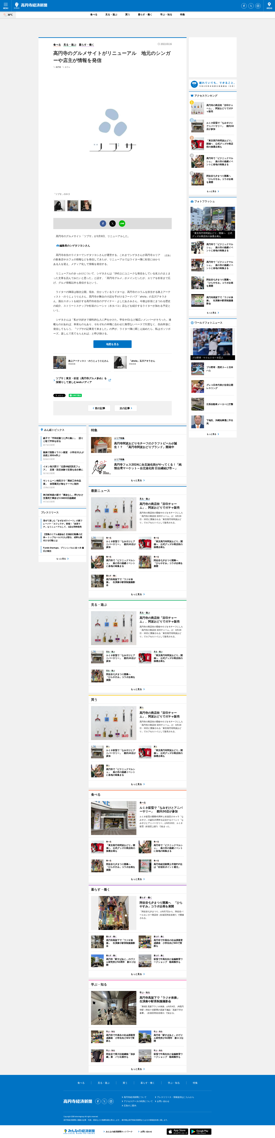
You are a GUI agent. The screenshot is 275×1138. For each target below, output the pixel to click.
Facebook (244, 6)
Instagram (258, 6)
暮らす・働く (145, 14)
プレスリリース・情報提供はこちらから (175, 1097)
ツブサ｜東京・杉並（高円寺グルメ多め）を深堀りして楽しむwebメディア (81, 380)
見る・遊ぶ (111, 14)
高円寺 (58, 67)
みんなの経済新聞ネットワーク (79, 1131)
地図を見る (112, 344)
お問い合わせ (163, 1101)
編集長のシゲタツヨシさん (75, 245)
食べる (93, 14)
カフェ (67, 67)
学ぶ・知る (166, 14)
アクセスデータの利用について (138, 1101)
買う (127, 14)
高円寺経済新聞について (135, 1097)
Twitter (251, 6)
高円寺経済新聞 (30, 5)
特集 (182, 14)
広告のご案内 (130, 1105)
